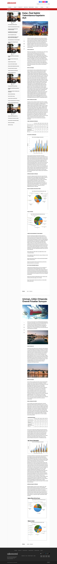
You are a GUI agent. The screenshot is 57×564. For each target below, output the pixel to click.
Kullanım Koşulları (30, 555)
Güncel (15, 7)
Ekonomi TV (20, 7)
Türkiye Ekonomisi (30, 550)
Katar (27, 291)
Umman (28, 544)
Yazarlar (36, 7)
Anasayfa (9, 7)
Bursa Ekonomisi (25, 550)
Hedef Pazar (26, 7)
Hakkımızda (23, 555)
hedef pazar (31, 291)
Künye (26, 555)
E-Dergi (42, 7)
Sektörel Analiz (31, 7)
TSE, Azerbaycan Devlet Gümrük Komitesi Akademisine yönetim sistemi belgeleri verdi (27, 9)
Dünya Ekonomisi (37, 550)
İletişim (34, 555)
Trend (47, 7)
